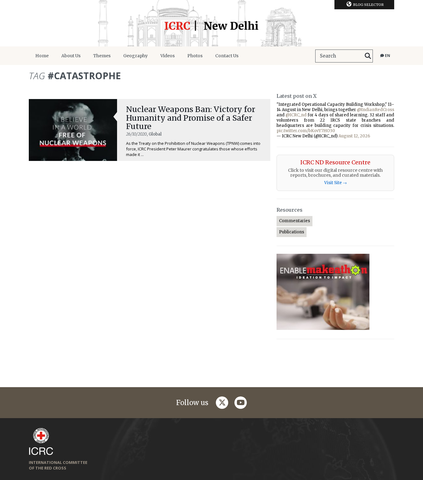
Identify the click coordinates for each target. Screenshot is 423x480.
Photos (195, 55)
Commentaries (294, 220)
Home (42, 55)
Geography (135, 55)
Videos (167, 55)
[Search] (368, 56)
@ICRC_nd (296, 115)
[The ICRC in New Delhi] (211, 23)
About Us (71, 55)
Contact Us (226, 55)
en (387, 55)
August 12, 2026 (354, 136)
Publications (291, 232)
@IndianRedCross (375, 109)
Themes (102, 55)
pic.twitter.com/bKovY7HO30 (306, 130)
